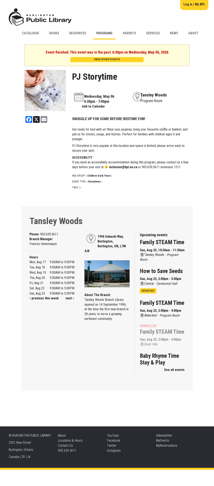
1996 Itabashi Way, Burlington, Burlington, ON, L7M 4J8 (105, 244)
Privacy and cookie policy (90, 474)
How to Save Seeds (161, 271)
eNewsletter (164, 435)
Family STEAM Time (162, 242)
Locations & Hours (70, 440)
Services (153, 33)
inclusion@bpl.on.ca (123, 167)
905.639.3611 (67, 451)
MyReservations (166, 446)
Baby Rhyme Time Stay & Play (159, 359)
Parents (129, 33)
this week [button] (52, 298)
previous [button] (37, 298)
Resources (77, 33)
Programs (104, 33)
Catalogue (30, 33)
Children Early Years (99, 175)
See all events (174, 370)
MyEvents (162, 440)
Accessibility (116, 474)
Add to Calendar (93, 106)
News (174, 33)
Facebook (113, 440)
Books (54, 33)
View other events (107, 59)
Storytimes (94, 181)
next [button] (69, 298)
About (193, 33)
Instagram (114, 451)
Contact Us (65, 446)
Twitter (111, 446)
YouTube (113, 435)
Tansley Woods (153, 94)
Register (148, 290)
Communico (132, 474)
